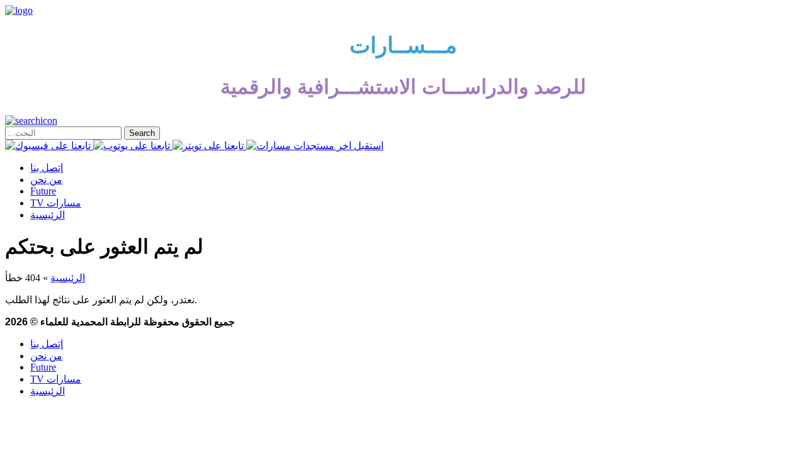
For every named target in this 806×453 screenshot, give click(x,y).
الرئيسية (47, 215)
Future (43, 191)
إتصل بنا (46, 167)
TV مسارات (55, 203)
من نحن (46, 179)
